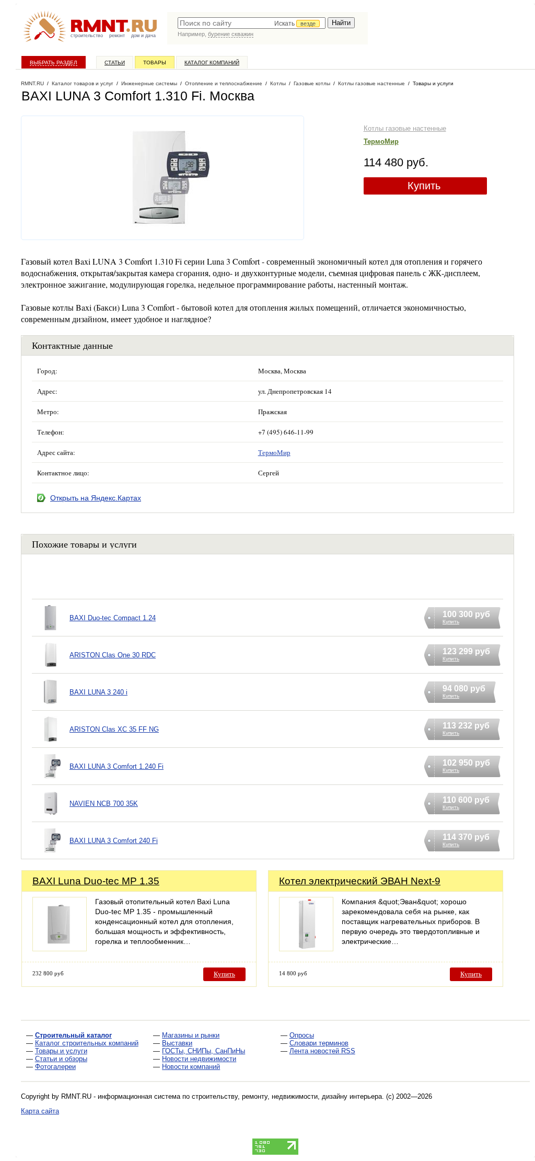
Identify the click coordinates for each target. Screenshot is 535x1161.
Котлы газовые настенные (405, 128)
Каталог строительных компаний (86, 1043)
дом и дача (143, 35)
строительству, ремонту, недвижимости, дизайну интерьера (287, 1096)
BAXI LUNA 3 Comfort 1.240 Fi (116, 766)
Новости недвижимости (199, 1059)
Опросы (301, 1035)
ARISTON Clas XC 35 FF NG (114, 729)
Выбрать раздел (53, 62)
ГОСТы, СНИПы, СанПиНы (203, 1051)
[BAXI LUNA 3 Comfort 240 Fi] (50, 854)
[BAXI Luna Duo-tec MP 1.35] (59, 948)
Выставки (177, 1043)
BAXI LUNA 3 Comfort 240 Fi (113, 841)
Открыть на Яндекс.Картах (95, 498)
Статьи (114, 62)
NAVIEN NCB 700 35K (103, 803)
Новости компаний (191, 1067)
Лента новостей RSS (322, 1051)
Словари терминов (318, 1043)
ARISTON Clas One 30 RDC (112, 655)
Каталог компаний (211, 62)
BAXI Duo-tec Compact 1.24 (112, 618)
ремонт (117, 35)
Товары (154, 62)
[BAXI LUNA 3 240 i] (50, 705)
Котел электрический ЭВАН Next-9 (359, 880)
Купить (424, 185)
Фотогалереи (55, 1067)
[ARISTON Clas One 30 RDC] (50, 668)
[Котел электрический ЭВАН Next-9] (306, 948)
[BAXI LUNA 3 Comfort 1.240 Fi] (50, 779)
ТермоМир (381, 141)
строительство (87, 35)
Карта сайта (40, 1111)
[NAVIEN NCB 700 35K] (50, 817)
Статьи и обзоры (61, 1059)
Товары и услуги (61, 1051)
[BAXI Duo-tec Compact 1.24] (50, 631)
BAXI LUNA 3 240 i (98, 692)
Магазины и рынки (190, 1035)
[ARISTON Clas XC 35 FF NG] (50, 742)
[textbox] (251, 23)
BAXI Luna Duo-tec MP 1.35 (95, 880)
